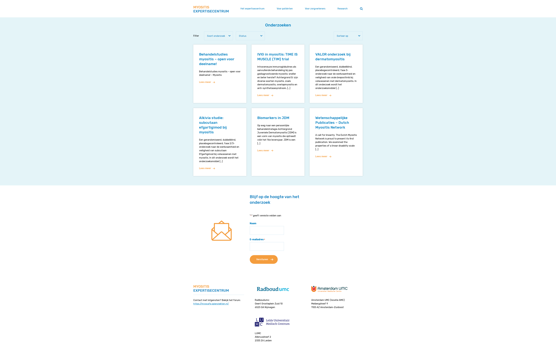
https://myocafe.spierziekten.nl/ (211, 303)
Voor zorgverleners (315, 8)
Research (343, 8)
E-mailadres (257, 239)
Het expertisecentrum (252, 8)
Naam (253, 223)
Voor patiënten (285, 8)
